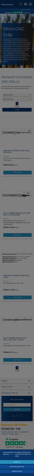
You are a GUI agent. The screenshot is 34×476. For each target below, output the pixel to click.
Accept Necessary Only (17, 466)
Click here (12, 454)
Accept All (17, 462)
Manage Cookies (17, 471)
